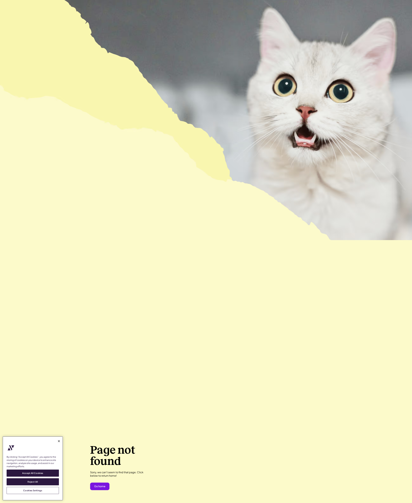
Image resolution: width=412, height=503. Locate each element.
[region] (33, 468)
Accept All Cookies (32, 473)
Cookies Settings (32, 490)
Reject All (33, 481)
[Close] (58, 441)
